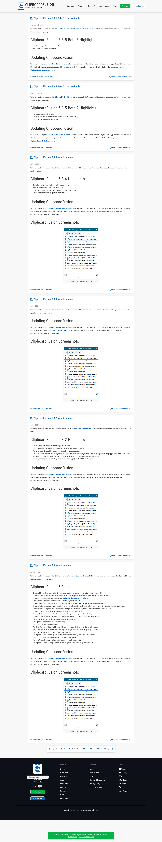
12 (87, 749)
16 (102, 749)
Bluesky (124, 773)
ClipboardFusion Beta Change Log (42, 70)
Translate (39, 782)
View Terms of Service (86, 837)
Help (62, 795)
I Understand (72, 837)
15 (98, 749)
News (92, 769)
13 (91, 749)
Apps (100, 6)
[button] (35, 6)
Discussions (94, 773)
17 (105, 749)
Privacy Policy (95, 784)
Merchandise (65, 798)
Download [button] (70, 6)
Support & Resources (97, 780)
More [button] (107, 6)
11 (84, 749)
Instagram (124, 791)
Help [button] (114, 6)
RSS (122, 787)
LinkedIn (124, 780)
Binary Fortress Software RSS (121, 77)
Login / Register (138, 6)
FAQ (91, 776)
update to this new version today (60, 64)
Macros (63, 787)
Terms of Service (96, 787)
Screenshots (65, 784)
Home (62, 769)
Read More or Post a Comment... (41, 77)
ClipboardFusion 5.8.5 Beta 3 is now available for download (75, 29)
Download (64, 773)
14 (95, 749)
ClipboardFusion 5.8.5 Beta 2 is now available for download (75, 97)
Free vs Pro (92, 6)
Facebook (124, 769)
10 (80, 749)
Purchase (125, 6)
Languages (64, 791)
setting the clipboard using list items (75, 598)
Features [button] (81, 6)
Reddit (123, 784)
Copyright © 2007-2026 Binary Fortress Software (81, 810)
